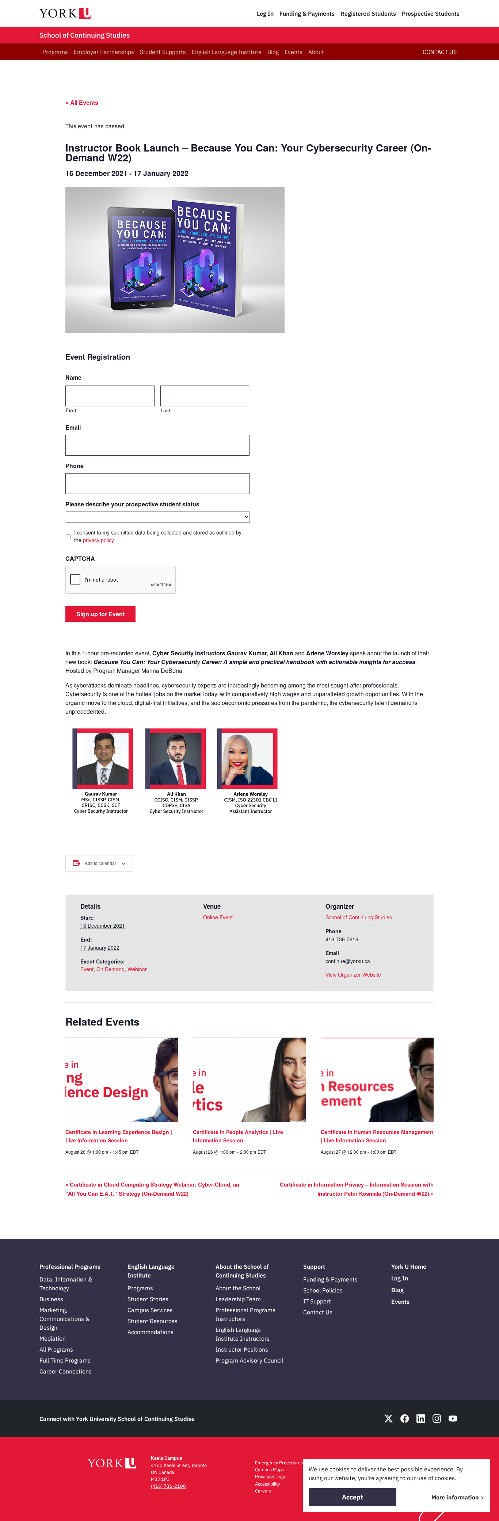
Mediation (52, 1338)
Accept (352, 1497)
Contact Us (317, 1312)
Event (87, 969)
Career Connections (65, 1371)
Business (51, 1299)
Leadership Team (238, 1299)
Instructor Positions (242, 1349)
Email (73, 428)
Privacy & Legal (270, 1477)
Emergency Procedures (279, 1463)
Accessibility (267, 1484)
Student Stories (147, 1299)
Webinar (137, 969)
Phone (74, 466)
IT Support (317, 1301)
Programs (55, 51)
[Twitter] (388, 1418)
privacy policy (98, 540)
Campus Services (150, 1310)
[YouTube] (453, 1418)
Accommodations (150, 1332)
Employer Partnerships (104, 51)
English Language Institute (227, 51)
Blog (273, 51)
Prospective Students (431, 13)
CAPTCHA (80, 559)
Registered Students (368, 13)
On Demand (110, 969)
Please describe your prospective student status (132, 504)
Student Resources (152, 1321)
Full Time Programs (65, 1360)
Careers (263, 1491)
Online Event (218, 917)
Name (73, 378)
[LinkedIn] (420, 1418)
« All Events (81, 102)
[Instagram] (436, 1418)
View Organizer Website (353, 974)
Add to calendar (100, 863)
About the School (238, 1288)
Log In (265, 13)
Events (293, 51)
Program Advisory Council (249, 1360)
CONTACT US (440, 51)
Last (166, 410)
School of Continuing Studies (84, 35)
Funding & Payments (307, 13)
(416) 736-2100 (168, 1486)
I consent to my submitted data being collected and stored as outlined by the (157, 536)
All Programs (56, 1349)
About (316, 51)
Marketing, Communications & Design (64, 1318)
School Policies (323, 1290)
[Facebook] (404, 1418)
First (71, 410)
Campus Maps (269, 1470)
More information (455, 1497)
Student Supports (163, 51)
